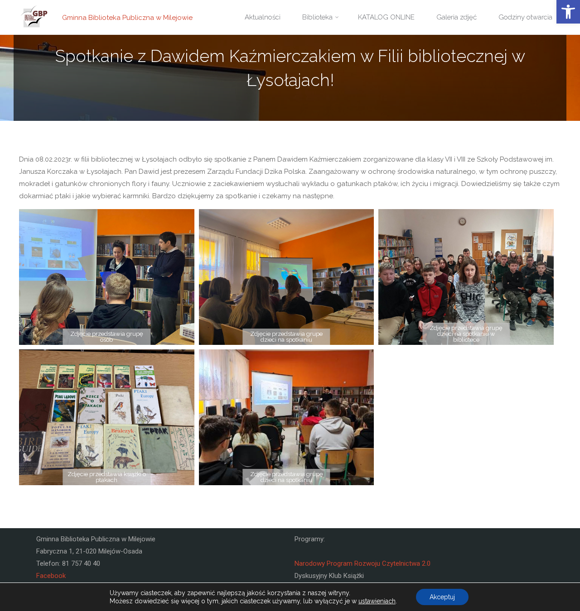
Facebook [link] (51, 576)
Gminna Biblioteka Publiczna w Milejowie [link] (127, 17)
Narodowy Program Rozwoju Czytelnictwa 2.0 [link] (362, 563)
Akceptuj (442, 597)
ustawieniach (377, 601)
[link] (568, 12)
